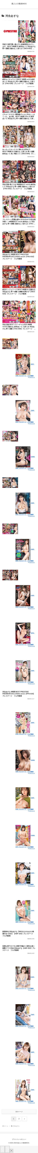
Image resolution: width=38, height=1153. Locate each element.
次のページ (19, 1111)
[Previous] (2, 1149)
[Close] (11, 1151)
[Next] (7, 1149)
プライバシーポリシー (19, 1139)
